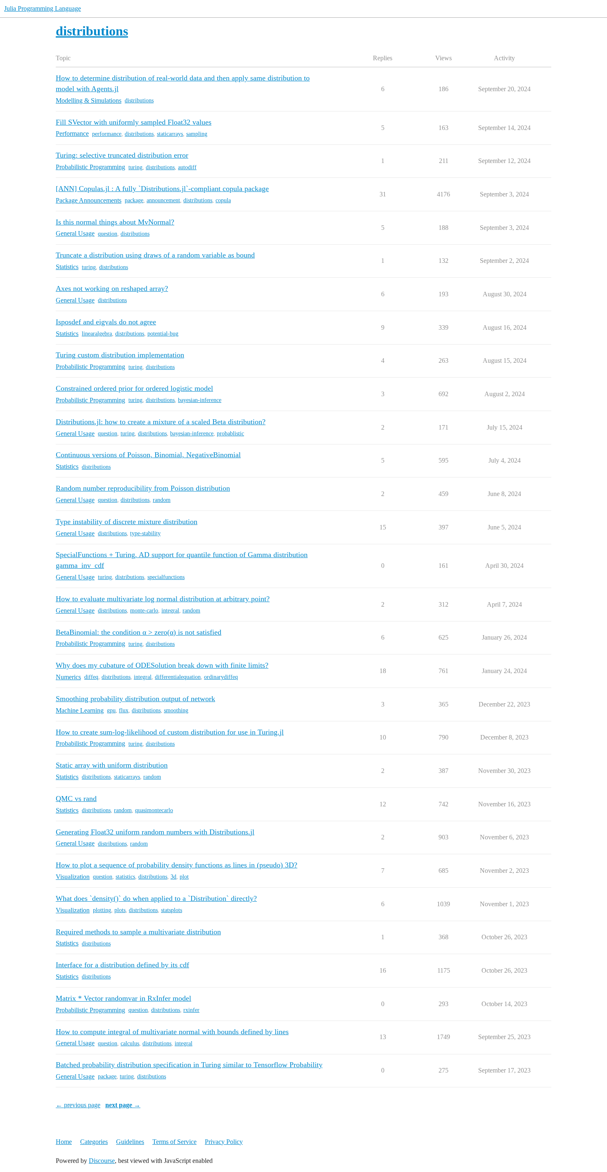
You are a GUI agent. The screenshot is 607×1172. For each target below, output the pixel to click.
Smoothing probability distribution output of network (135, 699)
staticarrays (170, 134)
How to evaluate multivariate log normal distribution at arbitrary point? (163, 599)
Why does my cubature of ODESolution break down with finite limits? (162, 665)
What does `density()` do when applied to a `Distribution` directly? (156, 898)
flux (123, 710)
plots (120, 910)
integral (170, 610)
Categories (94, 1141)
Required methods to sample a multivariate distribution (138, 932)
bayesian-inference (199, 400)
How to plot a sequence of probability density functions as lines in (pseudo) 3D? (176, 865)
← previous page (78, 1104)
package (134, 200)
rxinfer (191, 1010)
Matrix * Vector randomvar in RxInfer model (123, 998)
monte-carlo (144, 610)
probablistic (230, 433)
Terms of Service (174, 1141)
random (162, 500)
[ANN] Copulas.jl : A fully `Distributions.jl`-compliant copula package (162, 188)
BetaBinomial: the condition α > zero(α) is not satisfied (138, 632)
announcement (163, 200)
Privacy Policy (224, 1141)
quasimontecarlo (154, 810)
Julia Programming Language (42, 8)
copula (223, 200)
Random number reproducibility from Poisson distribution (143, 488)
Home (64, 1141)
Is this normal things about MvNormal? (115, 222)
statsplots (171, 910)
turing (135, 167)
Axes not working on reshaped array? (112, 288)
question (107, 234)
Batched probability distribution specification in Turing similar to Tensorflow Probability (189, 1065)
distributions (139, 100)
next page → (122, 1104)
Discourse (102, 1160)
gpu (111, 710)
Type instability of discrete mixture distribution (126, 521)
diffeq (91, 677)
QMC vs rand (76, 798)
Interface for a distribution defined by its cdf (122, 965)
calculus (130, 1043)
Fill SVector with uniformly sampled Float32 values (133, 122)
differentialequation (178, 677)
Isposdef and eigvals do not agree (106, 322)
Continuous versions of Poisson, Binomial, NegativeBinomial (148, 455)
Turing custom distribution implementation (120, 355)
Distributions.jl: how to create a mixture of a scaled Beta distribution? (161, 422)
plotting (102, 910)
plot (184, 877)
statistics (125, 877)
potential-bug (162, 334)
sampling (196, 134)
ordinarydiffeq (221, 677)
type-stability (145, 533)
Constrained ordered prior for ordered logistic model (134, 388)
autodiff (187, 167)
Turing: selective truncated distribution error (122, 155)
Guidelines (130, 1141)
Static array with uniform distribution (112, 765)
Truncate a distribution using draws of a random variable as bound (155, 255)
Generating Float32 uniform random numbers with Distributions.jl (155, 832)
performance (106, 134)
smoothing (176, 710)
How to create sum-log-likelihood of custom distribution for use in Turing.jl (170, 732)
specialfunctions (166, 577)
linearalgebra (97, 334)
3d (173, 877)
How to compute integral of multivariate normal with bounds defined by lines (172, 1032)
